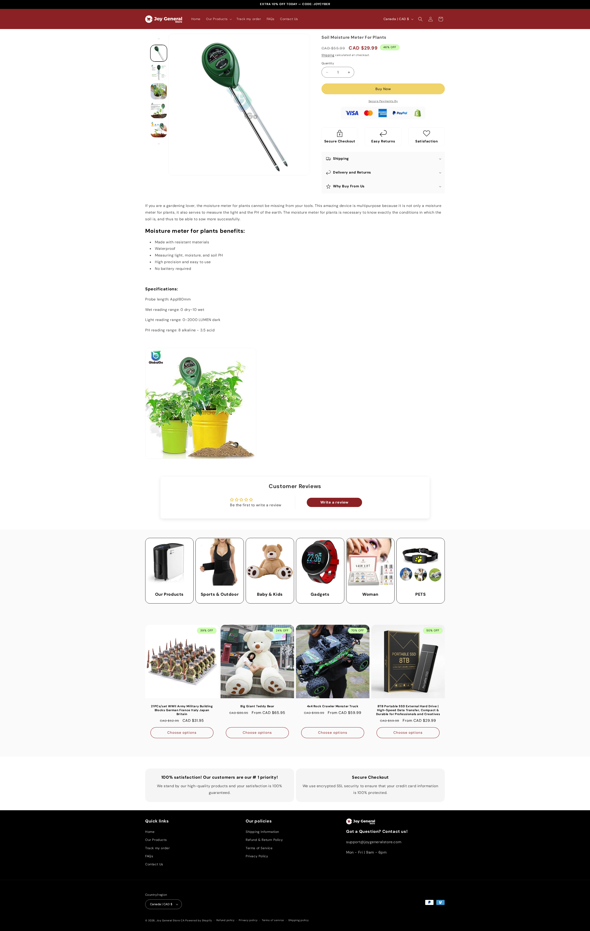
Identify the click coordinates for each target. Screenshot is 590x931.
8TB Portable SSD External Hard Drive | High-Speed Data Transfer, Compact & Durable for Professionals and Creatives (408, 710)
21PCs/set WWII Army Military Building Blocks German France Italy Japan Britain (182, 710)
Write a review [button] (334, 502)
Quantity (328, 63)
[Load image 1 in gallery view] (158, 53)
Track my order (157, 848)
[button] (218, 19)
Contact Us (154, 864)
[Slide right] (159, 144)
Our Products (169, 594)
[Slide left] (159, 39)
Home (149, 832)
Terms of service (273, 920)
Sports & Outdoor (220, 594)
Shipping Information (262, 832)
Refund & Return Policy (264, 840)
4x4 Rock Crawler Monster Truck (333, 706)
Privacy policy (248, 920)
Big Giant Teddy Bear (257, 706)
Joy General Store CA (170, 920)
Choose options (182, 733)
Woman (370, 594)
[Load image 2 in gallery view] (158, 72)
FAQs (149, 856)
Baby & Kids (270, 594)
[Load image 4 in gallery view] (158, 110)
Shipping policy (298, 920)
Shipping (328, 55)
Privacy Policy (257, 856)
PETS (420, 594)
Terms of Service (259, 848)
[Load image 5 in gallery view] (158, 129)
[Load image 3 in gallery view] (158, 91)
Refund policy (225, 920)
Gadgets (320, 594)
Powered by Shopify (198, 920)
